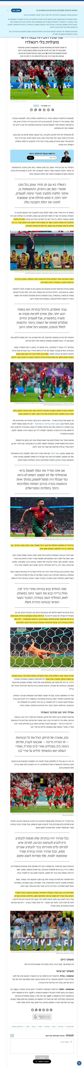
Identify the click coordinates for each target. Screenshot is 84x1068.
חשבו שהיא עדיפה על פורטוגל (47, 424)
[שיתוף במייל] (48, 110)
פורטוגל (47, 1026)
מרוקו (33, 1026)
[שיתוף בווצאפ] (35, 110)
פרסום (42, 1057)
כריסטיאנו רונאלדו (17, 1026)
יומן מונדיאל (70, 1026)
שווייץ (40, 1026)
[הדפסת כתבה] (31, 110)
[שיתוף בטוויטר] (44, 110)
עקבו (35, 105)
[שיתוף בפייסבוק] (40, 110)
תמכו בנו (16, 10)
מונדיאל (60, 1026)
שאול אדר (44, 106)
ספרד (27, 1026)
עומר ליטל (55, 453)
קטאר (53, 1026)
